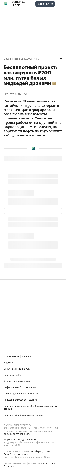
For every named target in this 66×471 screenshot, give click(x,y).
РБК (25, 93)
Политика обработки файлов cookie (23, 414)
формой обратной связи (17, 433)
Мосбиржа (36, 451)
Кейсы (18, 93)
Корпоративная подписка (18, 380)
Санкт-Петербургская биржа (27, 452)
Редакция (9, 362)
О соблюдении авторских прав (21, 393)
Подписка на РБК (13, 374)
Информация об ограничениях (21, 387)
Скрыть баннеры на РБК (17, 368)
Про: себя (9, 93)
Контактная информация (17, 356)
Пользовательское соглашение (20, 399)
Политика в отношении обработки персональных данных (31, 407)
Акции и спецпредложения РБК (21, 439)
